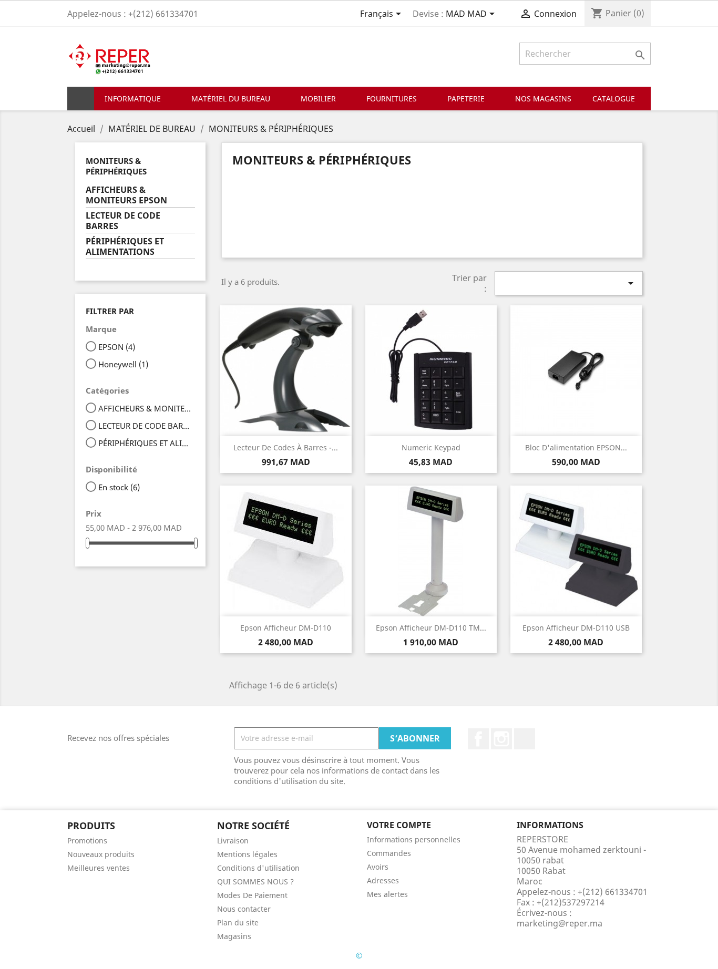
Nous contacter (244, 909)
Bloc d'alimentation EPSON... (576, 447)
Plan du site (238, 922)
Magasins (234, 936)
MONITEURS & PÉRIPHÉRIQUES (116, 166)
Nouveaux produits (101, 854)
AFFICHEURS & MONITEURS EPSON (126, 195)
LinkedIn (524, 738)
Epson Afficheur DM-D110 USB (576, 628)
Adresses (383, 880)
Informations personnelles (413, 839)
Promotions (87, 841)
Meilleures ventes (98, 868)
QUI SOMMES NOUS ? (255, 881)
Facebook (478, 738)
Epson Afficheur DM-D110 (285, 628)
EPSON (116, 347)
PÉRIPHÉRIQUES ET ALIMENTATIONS (125, 246)
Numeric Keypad (431, 447)
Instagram (501, 738)
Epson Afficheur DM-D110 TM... (431, 628)
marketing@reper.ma (559, 923)
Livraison (233, 841)
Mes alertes (387, 894)
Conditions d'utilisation (258, 868)
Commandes (389, 853)
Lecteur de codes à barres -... (285, 447)
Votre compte (399, 825)
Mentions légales (247, 854)
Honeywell (123, 364)
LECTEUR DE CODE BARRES (123, 221)
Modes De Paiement (252, 895)
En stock (119, 487)
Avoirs (377, 867)
